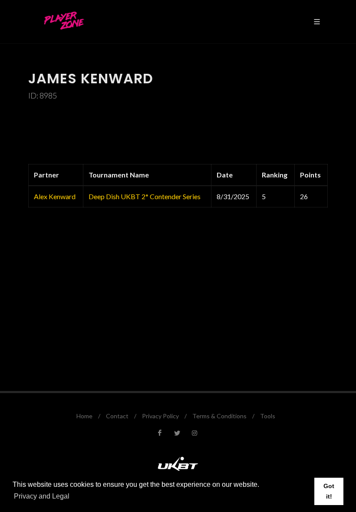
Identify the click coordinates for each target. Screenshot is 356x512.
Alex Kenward (55, 196)
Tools (267, 416)
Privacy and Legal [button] (41, 496)
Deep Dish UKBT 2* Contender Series (145, 196)
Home (84, 416)
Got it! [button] (328, 491)
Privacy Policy (160, 416)
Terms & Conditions (219, 416)
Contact (117, 416)
